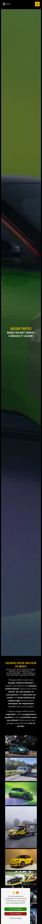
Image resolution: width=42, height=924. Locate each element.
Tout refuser (15, 914)
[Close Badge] (32, 917)
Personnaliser (15, 918)
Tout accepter (15, 909)
